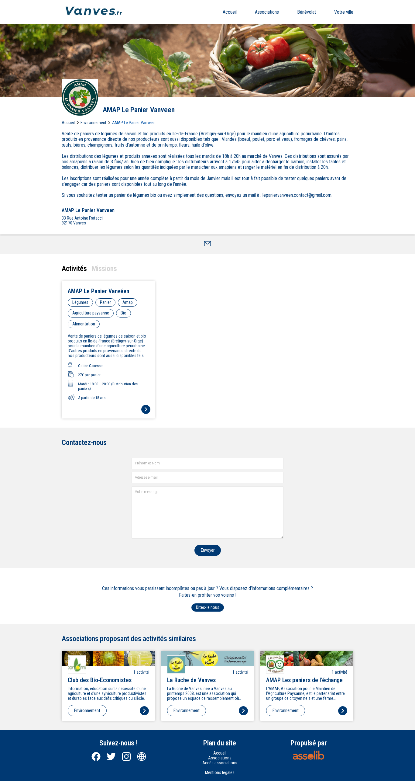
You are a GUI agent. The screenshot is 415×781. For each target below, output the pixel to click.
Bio (123, 313)
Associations (267, 12)
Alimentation (83, 324)
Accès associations (219, 762)
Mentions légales (220, 772)
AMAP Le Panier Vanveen (134, 122)
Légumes (80, 302)
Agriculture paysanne (90, 313)
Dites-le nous (207, 607)
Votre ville (343, 12)
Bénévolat (306, 12)
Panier (105, 302)
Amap (127, 302)
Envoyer (207, 550)
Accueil (230, 12)
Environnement (93, 122)
